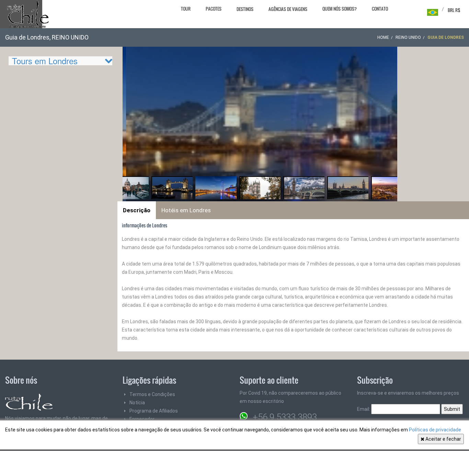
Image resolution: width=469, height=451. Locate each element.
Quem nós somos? (339, 8)
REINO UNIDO (408, 37)
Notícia (137, 402)
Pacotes (213, 8)
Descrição (136, 210)
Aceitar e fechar (442, 439)
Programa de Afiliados (153, 411)
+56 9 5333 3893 (285, 417)
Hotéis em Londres (186, 210)
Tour (186, 8)
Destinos (245, 8)
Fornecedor (142, 419)
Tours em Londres (45, 61)
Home (383, 37)
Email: (364, 409)
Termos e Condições (152, 394)
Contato (380, 8)
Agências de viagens (287, 8)
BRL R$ (454, 10)
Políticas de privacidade (435, 429)
